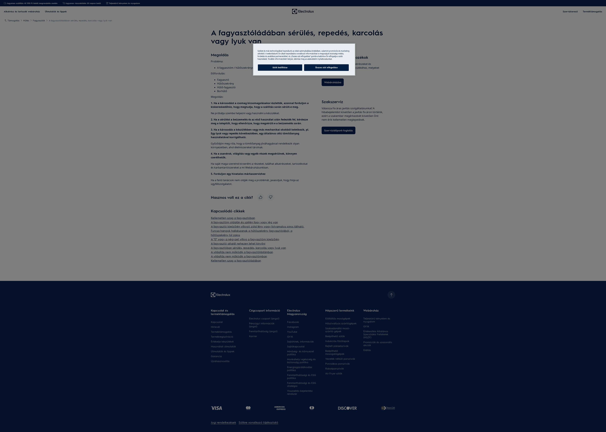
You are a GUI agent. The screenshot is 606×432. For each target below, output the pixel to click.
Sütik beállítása (280, 67)
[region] (304, 59)
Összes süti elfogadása (326, 67)
